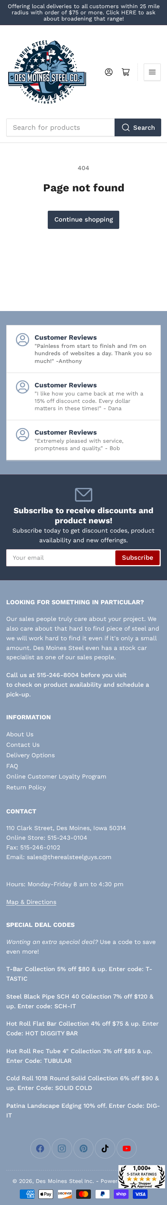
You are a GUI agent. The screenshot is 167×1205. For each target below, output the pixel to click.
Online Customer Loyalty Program (56, 776)
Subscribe (137, 557)
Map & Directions (31, 902)
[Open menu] (152, 72)
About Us (19, 734)
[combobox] (83, 127)
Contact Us (23, 744)
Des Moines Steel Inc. (65, 1181)
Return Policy (26, 787)
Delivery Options (30, 755)
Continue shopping (83, 219)
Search (144, 127)
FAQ (12, 766)
